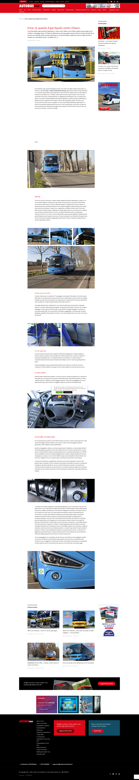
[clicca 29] (103, 6)
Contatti (57, 1)
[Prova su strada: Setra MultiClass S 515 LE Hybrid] (79, 652)
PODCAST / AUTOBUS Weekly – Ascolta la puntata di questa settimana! (108, 43)
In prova (39, 633)
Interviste (21, 12)
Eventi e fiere (60, 10)
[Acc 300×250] (68, 704)
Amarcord (93, 10)
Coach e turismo (36, 10)
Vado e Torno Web (41, 723)
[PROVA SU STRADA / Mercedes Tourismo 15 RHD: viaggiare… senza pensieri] (79, 620)
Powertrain (39, 730)
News (20, 10)
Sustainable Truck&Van (42, 725)
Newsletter (36, 1)
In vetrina (110, 73)
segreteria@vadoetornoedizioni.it (63, 764)
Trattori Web (40, 734)
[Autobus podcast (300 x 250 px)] (90, 704)
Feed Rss (67, 1)
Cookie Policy (74, 390)
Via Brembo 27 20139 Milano (28, 764)
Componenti (46, 10)
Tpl (25, 10)
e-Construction (40, 737)
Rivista (42, 668)
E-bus (29, 10)
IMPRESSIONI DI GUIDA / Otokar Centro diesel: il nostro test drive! (43, 664)
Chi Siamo (31, 1)
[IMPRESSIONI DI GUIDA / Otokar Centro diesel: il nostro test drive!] (43, 652)
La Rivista (42, 1)
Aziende (53, 10)
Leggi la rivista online (106, 683)
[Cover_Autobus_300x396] (109, 96)
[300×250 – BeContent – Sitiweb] (46, 704)
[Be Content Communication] (29, 775)
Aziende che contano (50, 1)
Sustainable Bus (40, 728)
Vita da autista (70, 10)
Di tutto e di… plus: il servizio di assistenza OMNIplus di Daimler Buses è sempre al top (108, 68)
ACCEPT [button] (59, 392)
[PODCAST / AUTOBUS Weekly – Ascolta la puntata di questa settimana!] (109, 33)
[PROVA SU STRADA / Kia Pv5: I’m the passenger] (43, 620)
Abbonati (23, 1)
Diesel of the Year (41, 747)
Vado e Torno (40, 721)
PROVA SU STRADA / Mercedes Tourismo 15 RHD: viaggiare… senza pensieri (78, 632)
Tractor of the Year (41, 749)
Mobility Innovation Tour (82, 10)
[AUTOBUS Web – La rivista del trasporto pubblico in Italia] (29, 5)
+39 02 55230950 (44, 764)
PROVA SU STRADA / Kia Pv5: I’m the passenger (42, 630)
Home (20, 19)
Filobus (104, 10)
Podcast (62, 1)
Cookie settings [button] (67, 392)
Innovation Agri (40, 754)
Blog (99, 10)
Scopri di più (97, 731)
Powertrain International (43, 732)
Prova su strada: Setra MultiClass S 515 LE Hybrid (78, 663)
